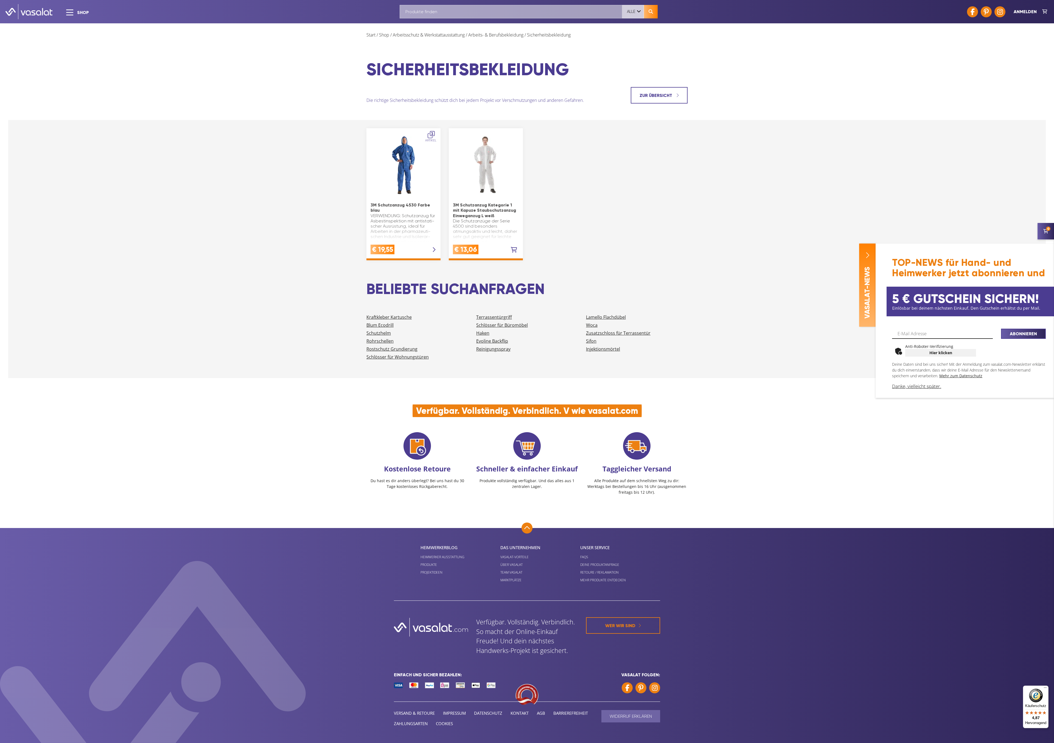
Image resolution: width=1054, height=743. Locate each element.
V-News (867, 293)
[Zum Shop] (1045, 11)
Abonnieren (1023, 333)
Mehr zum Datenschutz (960, 375)
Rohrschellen (380, 341)
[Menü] (1045, 689)
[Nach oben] (527, 528)
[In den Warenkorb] (514, 249)
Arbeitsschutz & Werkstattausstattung (429, 35)
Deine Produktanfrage (599, 564)
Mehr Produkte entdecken (603, 580)
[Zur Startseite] (28, 11)
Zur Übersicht (656, 95)
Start (370, 35)
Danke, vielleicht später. (916, 386)
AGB (541, 713)
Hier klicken (940, 352)
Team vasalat (511, 572)
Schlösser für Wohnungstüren (397, 357)
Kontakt (520, 713)
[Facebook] (972, 11)
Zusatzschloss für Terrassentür (618, 333)
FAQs (584, 557)
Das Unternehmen (520, 547)
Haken (482, 333)
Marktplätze (511, 580)
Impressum (454, 713)
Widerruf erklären (631, 716)
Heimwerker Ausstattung (442, 557)
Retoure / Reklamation (599, 572)
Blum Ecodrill (380, 325)
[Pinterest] (986, 11)
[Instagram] (999, 11)
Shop (384, 35)
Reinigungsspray (493, 349)
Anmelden (1025, 11)
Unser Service (595, 547)
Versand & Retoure (414, 713)
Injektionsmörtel (603, 349)
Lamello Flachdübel (606, 317)
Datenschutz (488, 713)
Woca (592, 325)
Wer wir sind (620, 625)
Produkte (429, 564)
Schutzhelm (378, 333)
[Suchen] (651, 11)
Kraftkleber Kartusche (389, 317)
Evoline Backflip (492, 341)
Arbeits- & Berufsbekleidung (495, 35)
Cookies (444, 723)
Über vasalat (511, 564)
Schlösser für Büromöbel (502, 325)
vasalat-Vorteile (514, 557)
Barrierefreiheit (570, 713)
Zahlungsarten (411, 723)
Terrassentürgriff (494, 317)
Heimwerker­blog (439, 547)
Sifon (591, 341)
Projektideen (431, 572)
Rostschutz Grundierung (391, 349)
